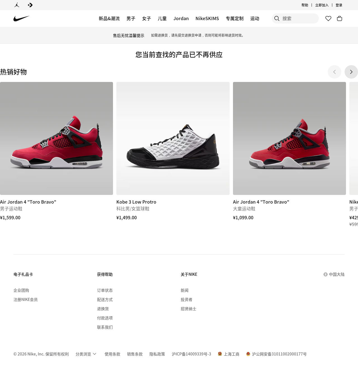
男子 (130, 18)
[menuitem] (310, 5)
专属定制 (235, 18)
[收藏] (328, 18)
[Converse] (30, 5)
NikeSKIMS (207, 18)
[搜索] (277, 18)
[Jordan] (16, 5)
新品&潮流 (109, 18)
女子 (146, 18)
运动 (254, 18)
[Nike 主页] (21, 18)
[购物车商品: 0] (340, 18)
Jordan (181, 18)
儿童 (162, 18)
